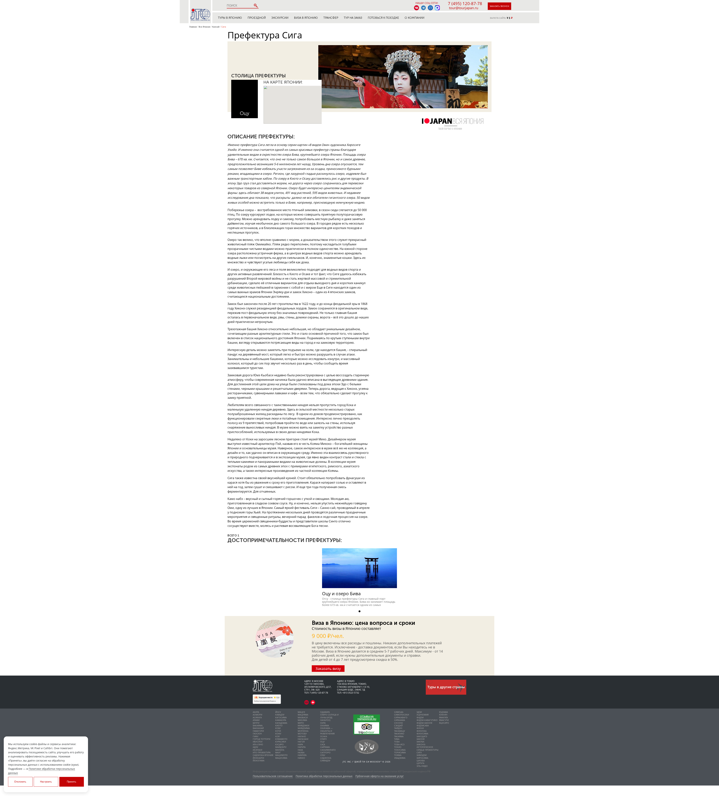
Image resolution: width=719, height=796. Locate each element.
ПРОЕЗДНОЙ (257, 17)
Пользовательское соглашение (273, 776)
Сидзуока (325, 757)
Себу (322, 755)
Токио (397, 747)
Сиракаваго (400, 717)
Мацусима (281, 757)
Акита (256, 712)
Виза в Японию (306, 17)
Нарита (302, 747)
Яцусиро (444, 722)
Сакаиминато (328, 749)
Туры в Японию (230, 17)
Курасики (280, 741)
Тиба (396, 739)
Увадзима (399, 757)
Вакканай (258, 728)
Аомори (257, 714)
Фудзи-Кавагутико (427, 720)
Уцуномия (423, 714)
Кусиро (279, 744)
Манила (279, 749)
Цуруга (420, 763)
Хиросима (422, 757)
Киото (279, 725)
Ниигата (302, 755)
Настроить (46, 781)
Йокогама (258, 760)
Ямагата (443, 717)
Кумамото (281, 739)
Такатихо (399, 733)
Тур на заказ (353, 17)
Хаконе (421, 739)
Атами (256, 720)
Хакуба (420, 741)
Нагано (302, 736)
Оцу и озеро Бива (341, 593)
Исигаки (257, 749)
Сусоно (398, 722)
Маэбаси (303, 717)
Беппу (256, 722)
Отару (323, 739)
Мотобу (302, 733)
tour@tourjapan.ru (463, 8)
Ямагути (444, 720)
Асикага (257, 717)
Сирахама (399, 720)
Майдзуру (280, 747)
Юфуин (443, 714)
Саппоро (325, 752)
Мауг (278, 752)
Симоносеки (401, 714)
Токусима (400, 749)
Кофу (278, 733)
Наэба (301, 752)
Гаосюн (257, 733)
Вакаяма (258, 725)
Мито (301, 722)
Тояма (397, 755)
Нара (300, 744)
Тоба (397, 741)
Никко (301, 757)
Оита (323, 722)
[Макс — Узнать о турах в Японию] (437, 7)
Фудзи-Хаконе (424, 722)
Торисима (400, 752)
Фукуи (420, 728)
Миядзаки (303, 725)
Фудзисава (423, 725)
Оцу (244, 113)
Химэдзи (422, 755)
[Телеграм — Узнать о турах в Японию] (423, 7)
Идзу (255, 747)
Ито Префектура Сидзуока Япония (263, 753)
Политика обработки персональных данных (324, 776)
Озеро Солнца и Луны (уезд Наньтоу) (329, 717)
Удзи (419, 712)
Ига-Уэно (258, 744)
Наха (300, 749)
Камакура (280, 720)
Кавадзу (279, 714)
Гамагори (258, 731)
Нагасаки (303, 739)
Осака (323, 736)
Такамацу (399, 731)
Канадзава (281, 722)
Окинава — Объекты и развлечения (327, 731)
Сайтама (325, 747)
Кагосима (281, 717)
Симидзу (325, 760)
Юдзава (443, 712)
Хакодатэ (422, 736)
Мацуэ (301, 712)
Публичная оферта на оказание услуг (379, 776)
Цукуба (421, 760)
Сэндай (398, 725)
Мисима (302, 720)
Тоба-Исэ (399, 744)
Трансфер (330, 17)
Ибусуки (257, 741)
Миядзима (304, 728)
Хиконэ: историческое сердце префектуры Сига (427, 748)
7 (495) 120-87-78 (465, 3)
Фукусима (422, 733)
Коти (278, 731)
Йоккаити (258, 757)
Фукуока (422, 731)
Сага (322, 744)
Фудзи (420, 717)
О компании (414, 17)
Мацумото (281, 755)
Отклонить (20, 781)
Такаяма (399, 736)
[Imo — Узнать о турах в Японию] (430, 7)
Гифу (255, 736)
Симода (398, 712)
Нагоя (301, 741)
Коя (277, 736)
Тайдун (398, 728)
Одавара (325, 712)
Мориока (303, 731)
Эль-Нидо (422, 766)
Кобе (278, 728)
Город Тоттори (261, 739)
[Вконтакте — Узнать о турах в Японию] (416, 7)
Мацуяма (303, 714)
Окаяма (324, 725)
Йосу (278, 712)
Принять (71, 781)
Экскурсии (279, 17)
